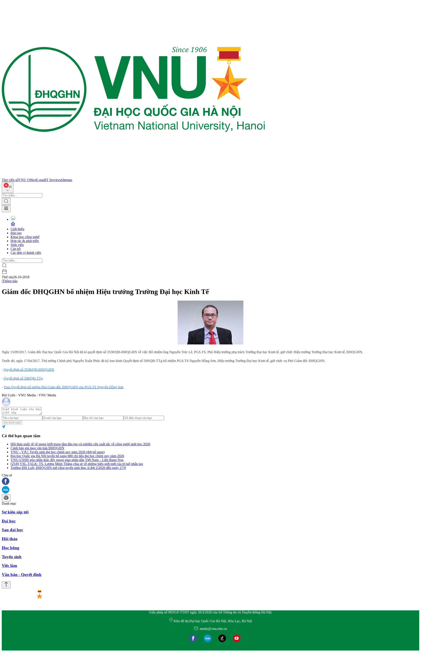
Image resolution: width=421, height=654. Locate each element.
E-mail (40, 180)
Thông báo (10, 281)
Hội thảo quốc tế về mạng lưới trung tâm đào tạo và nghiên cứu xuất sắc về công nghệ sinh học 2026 (80, 444)
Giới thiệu (17, 229)
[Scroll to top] (6, 584)
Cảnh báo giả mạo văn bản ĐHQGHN (37, 448)
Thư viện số (10, 180)
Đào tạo (16, 233)
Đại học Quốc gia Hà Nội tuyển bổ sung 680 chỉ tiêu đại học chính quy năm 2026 (67, 456)
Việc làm (9, 565)
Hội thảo (10, 538)
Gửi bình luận (12, 422)
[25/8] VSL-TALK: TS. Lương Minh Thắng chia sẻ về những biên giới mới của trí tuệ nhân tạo (77, 464)
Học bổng (10, 547)
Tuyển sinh (11, 556)
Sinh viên (17, 245)
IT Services (53, 180)
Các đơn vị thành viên (26, 253)
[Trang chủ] (133, 176)
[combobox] (7, 187)
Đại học (9, 521)
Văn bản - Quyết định (21, 574)
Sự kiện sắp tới (15, 512)
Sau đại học (12, 529)
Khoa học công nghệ (25, 237)
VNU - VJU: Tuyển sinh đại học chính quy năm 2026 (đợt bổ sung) (58, 452)
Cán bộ (16, 249)
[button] (210, 481)
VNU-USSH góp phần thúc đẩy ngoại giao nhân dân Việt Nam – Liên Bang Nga (67, 460)
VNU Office (27, 180)
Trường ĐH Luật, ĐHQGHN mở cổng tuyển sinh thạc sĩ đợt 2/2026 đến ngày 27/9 (68, 468)
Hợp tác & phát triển (25, 241)
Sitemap (66, 180)
